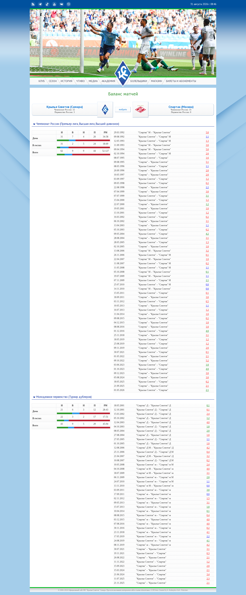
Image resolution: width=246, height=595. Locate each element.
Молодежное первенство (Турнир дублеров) (64, 397)
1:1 (207, 136)
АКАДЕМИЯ (108, 81)
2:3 (208, 578)
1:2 (207, 179)
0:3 (208, 553)
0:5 (207, 301)
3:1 (207, 195)
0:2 (207, 183)
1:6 (207, 157)
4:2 (207, 234)
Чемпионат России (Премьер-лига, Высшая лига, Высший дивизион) (77, 124)
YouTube (57, 4)
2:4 (208, 414)
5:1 (207, 162)
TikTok (50, 4)
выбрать (123, 109)
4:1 (208, 532)
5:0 (207, 132)
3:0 (207, 145)
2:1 (207, 280)
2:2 (207, 187)
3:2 (207, 250)
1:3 (207, 141)
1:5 (208, 498)
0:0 (207, 284)
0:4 (208, 452)
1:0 (207, 208)
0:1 (207, 255)
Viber (71, 4)
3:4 (208, 574)
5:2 (207, 360)
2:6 (207, 153)
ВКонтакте (64, 4)
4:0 (207, 331)
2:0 (207, 170)
